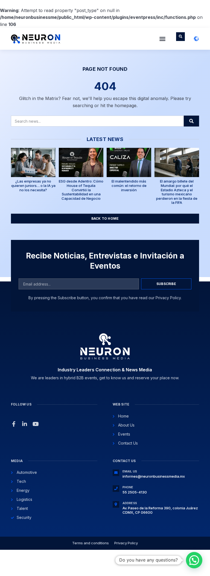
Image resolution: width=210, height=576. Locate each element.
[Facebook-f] (13, 424)
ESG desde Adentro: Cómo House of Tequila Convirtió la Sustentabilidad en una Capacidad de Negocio (81, 189)
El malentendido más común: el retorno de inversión (129, 185)
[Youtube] (35, 424)
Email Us (129, 471)
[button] (162, 39)
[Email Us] (116, 472)
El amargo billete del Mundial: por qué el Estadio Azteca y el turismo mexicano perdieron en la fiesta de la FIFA (176, 192)
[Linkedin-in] (24, 424)
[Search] (191, 121)
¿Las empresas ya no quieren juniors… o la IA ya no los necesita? (33, 185)
